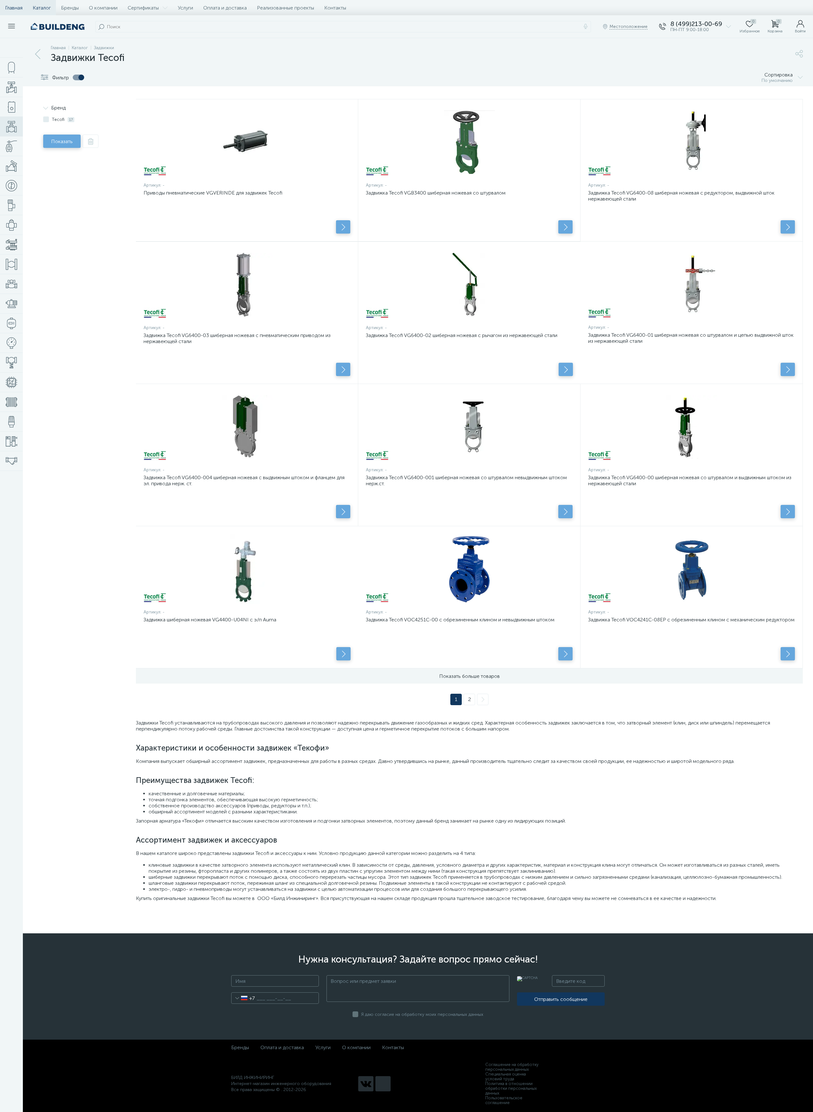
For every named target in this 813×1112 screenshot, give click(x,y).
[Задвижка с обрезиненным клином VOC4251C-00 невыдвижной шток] (469, 569)
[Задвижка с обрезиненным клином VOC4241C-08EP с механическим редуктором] (691, 569)
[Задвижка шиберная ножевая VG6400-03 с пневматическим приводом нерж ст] (247, 284)
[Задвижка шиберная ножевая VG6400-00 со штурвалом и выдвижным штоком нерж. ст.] (691, 427)
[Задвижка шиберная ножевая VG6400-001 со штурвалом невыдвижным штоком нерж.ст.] (469, 427)
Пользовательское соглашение (503, 1100)
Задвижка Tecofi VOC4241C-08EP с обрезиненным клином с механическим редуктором (691, 620)
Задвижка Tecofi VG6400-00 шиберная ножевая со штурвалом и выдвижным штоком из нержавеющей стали (689, 480)
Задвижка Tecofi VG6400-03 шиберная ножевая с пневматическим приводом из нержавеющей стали (237, 338)
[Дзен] (383, 1083)
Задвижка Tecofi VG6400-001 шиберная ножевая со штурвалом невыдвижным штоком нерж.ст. (466, 480)
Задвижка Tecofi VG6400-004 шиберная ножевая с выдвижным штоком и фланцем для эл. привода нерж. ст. (244, 480)
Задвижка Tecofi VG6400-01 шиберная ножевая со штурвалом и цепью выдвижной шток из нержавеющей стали (691, 338)
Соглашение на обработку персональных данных (512, 1067)
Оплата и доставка (225, 8)
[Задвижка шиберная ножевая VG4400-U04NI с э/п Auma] (247, 569)
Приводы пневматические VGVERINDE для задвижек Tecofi (213, 193)
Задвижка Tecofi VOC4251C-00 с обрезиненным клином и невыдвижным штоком (460, 620)
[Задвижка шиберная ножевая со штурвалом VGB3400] (469, 142)
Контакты (335, 8)
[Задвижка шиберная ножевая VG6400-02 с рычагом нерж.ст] (469, 284)
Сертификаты (143, 8)
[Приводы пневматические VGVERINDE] (247, 142)
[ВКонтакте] (365, 1083)
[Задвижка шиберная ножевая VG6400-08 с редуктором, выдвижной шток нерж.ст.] (691, 142)
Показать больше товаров (469, 676)
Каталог (42, 8)
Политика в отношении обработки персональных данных (511, 1088)
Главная (14, 8)
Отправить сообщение (561, 999)
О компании (103, 8)
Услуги (185, 8)
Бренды (70, 8)
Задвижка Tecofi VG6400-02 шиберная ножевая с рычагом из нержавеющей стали (461, 335)
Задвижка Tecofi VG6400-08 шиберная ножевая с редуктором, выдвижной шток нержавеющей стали (681, 196)
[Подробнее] (343, 227)
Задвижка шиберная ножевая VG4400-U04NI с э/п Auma (210, 620)
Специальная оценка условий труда (505, 1076)
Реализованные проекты (285, 8)
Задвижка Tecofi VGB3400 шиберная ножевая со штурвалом (436, 193)
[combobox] (243, 998)
